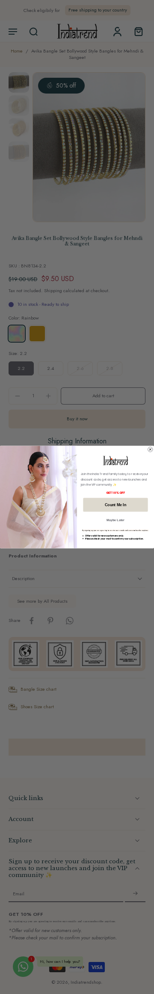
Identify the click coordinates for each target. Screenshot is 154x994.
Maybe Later (115, 520)
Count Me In (115, 504)
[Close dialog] (150, 449)
